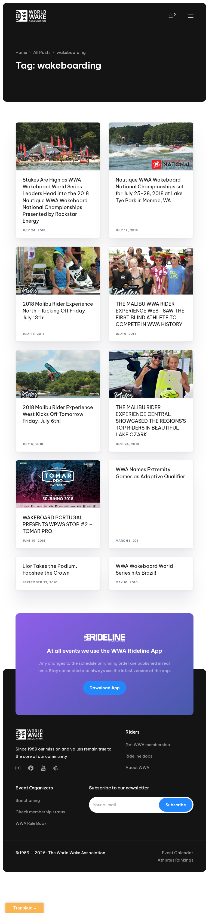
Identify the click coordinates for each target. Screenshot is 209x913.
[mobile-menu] (187, 16)
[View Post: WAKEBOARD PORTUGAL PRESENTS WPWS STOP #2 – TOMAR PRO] (58, 484)
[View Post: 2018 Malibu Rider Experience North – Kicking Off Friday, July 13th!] (58, 271)
